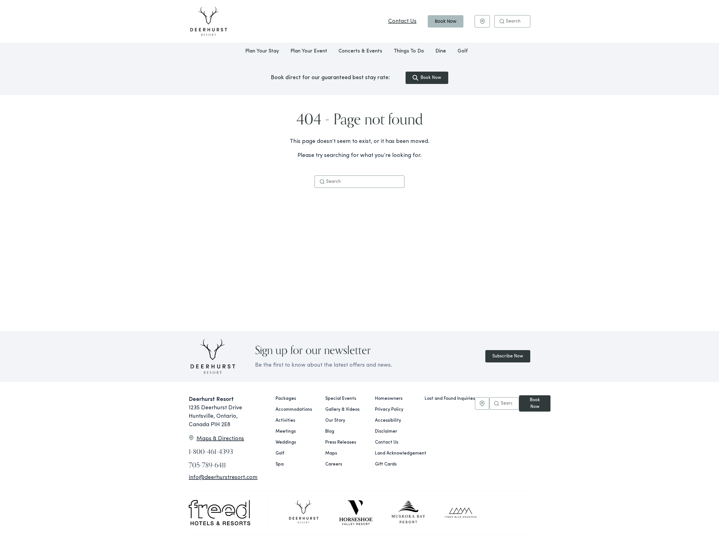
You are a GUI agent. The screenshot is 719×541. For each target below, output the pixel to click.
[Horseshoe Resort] (356, 512)
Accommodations (294, 409)
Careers (333, 464)
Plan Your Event (308, 51)
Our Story (335, 420)
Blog (329, 431)
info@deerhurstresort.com (223, 477)
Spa (280, 464)
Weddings (286, 442)
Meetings (286, 431)
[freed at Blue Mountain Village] (460, 512)
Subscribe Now (507, 356)
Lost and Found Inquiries (450, 398)
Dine (440, 51)
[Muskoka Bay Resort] (408, 512)
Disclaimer (386, 431)
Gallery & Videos (342, 409)
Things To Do (409, 51)
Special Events (340, 398)
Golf (463, 51)
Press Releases (340, 442)
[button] (501, 21)
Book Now (445, 21)
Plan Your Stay (262, 51)
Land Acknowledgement (395, 453)
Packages (286, 398)
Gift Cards (386, 464)
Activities (285, 420)
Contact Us (402, 21)
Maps (331, 453)
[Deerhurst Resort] (303, 512)
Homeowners (388, 398)
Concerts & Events (360, 51)
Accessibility (388, 420)
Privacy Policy (389, 409)
